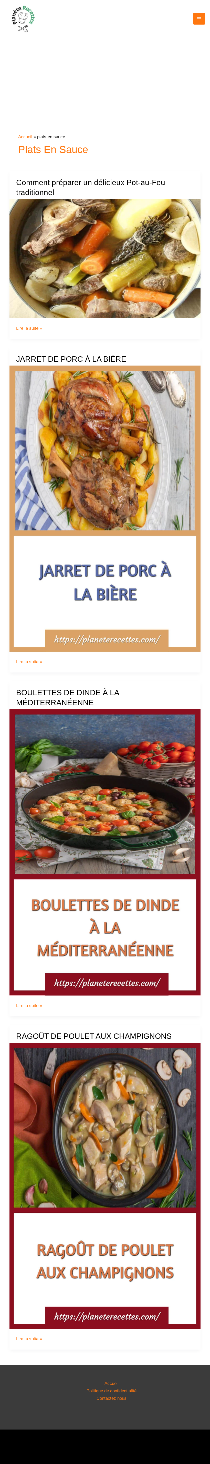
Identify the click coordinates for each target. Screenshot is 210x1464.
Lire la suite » (29, 328)
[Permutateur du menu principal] (199, 19)
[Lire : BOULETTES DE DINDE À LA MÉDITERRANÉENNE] (105, 852)
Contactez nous (112, 1398)
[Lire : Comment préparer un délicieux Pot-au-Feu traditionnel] (105, 258)
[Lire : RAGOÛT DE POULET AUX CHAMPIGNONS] (105, 1185)
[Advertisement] (105, 95)
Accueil (111, 1383)
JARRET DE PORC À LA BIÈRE (71, 359)
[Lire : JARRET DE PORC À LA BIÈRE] (105, 508)
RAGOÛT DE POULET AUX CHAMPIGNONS (94, 1036)
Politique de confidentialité (111, 1390)
